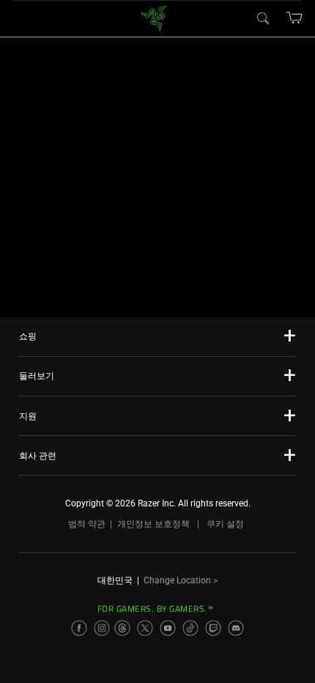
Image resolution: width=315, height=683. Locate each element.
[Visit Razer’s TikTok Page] (190, 628)
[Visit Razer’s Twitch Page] (213, 628)
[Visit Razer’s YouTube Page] (168, 628)
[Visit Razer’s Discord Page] (236, 628)
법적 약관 (86, 524)
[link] (154, 17)
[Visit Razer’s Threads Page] (122, 628)
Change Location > (181, 580)
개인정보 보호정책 (153, 524)
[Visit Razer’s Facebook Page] (79, 628)
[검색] (262, 17)
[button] (294, 17)
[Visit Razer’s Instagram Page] (102, 628)
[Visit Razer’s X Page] (145, 628)
